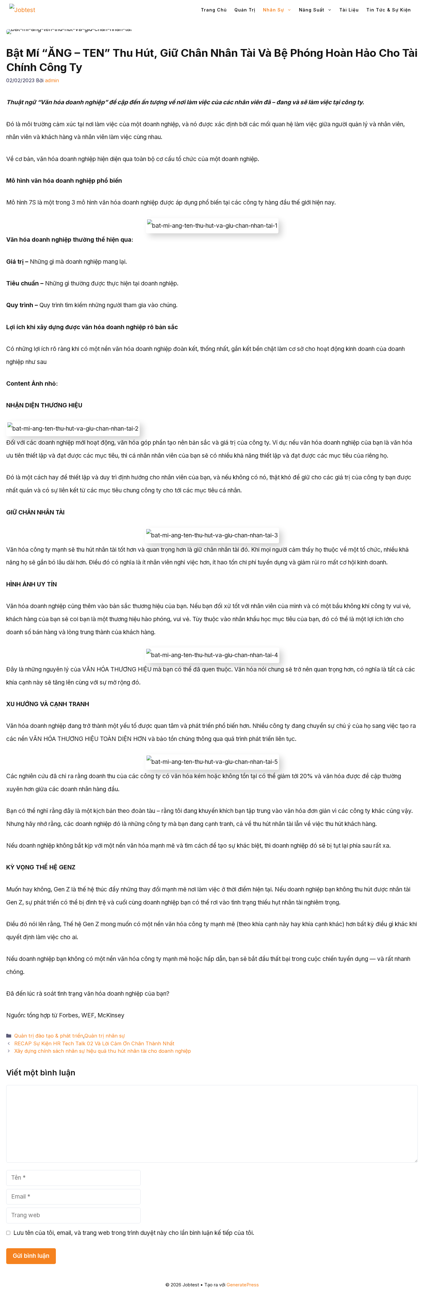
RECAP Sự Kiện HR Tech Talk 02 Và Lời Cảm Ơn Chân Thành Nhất (94, 1043)
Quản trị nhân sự (104, 1036)
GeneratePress (243, 1285)
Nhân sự (273, 9)
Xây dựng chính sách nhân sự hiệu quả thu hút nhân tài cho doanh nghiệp (102, 1051)
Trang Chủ (214, 9)
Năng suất (311, 9)
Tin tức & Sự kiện (388, 9)
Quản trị (244, 9)
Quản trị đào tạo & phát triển (48, 1036)
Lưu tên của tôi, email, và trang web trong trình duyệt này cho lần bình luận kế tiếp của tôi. (133, 1232)
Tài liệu (349, 9)
